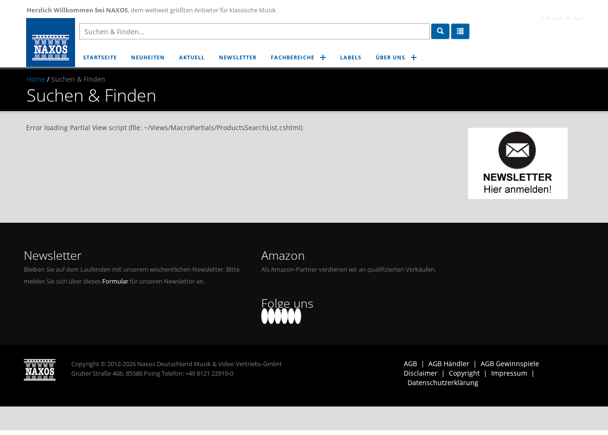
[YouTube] (558, 12)
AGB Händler (448, 363)
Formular (115, 281)
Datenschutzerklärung (443, 382)
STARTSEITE (100, 57)
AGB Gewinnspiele (510, 363)
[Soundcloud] (564, 12)
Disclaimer (420, 373)
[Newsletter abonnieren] (518, 163)
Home (36, 79)
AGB (410, 363)
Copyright (464, 373)
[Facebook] (545, 12)
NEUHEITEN (148, 57)
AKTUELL (192, 57)
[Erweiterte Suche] (460, 31)
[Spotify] (578, 12)
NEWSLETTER (237, 57)
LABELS (350, 57)
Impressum (509, 373)
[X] (551, 12)
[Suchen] (440, 31)
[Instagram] (571, 12)
